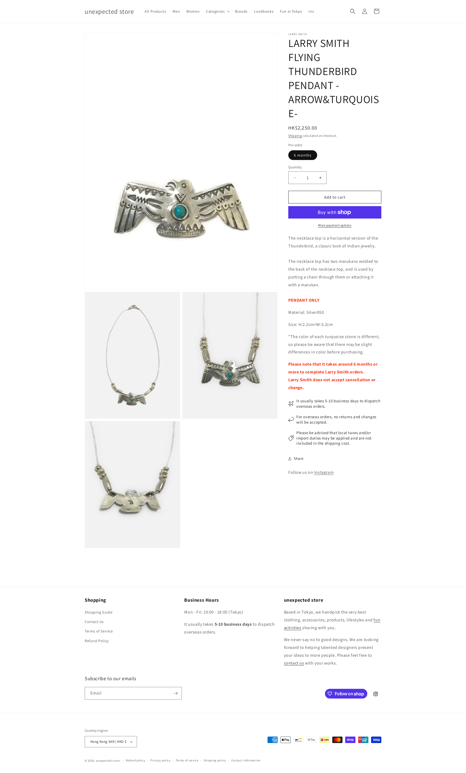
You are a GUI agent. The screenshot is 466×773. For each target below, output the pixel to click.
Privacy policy (160, 760)
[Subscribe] (175, 693)
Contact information (246, 760)
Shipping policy (215, 760)
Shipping (295, 136)
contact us (294, 663)
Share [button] (299, 458)
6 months (302, 155)
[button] (217, 11)
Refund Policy (97, 640)
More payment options (334, 225)
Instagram (324, 472)
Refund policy (135, 760)
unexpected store (108, 760)
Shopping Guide (98, 612)
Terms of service (187, 760)
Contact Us (94, 621)
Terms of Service (99, 631)
